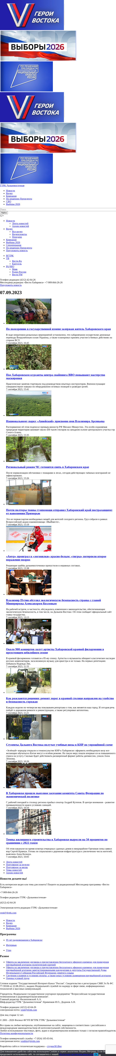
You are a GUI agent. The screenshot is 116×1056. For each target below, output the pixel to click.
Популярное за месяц (17, 867)
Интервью (11, 945)
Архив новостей (20, 226)
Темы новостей (14, 870)
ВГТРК (10, 255)
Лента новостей (20, 223)
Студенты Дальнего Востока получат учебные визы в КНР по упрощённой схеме (59, 744)
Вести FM (17, 274)
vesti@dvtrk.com (8, 913)
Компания (11, 196)
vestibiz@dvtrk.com (30, 1041)
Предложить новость (17, 250)
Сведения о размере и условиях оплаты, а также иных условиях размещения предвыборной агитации (58, 975)
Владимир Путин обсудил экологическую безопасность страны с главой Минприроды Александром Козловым (53, 602)
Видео (9, 193)
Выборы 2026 (13, 204)
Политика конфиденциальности (16, 1033)
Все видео (17, 231)
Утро (8, 950)
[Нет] (99, 1055)
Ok (96, 1054)
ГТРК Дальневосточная (12, 185)
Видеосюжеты (19, 234)
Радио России (19, 272)
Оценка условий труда (17, 978)
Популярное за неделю (17, 864)
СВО (8, 201)
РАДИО (10, 266)
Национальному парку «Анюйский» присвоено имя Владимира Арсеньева (55, 421)
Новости (10, 190)
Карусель (17, 263)
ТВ (7, 258)
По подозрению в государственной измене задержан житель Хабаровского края (58, 329)
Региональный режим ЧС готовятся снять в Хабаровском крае (47, 467)
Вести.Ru (17, 261)
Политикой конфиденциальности (76, 1054)
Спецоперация (13, 245)
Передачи (17, 237)
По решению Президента (19, 198)
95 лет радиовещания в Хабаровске (24, 940)
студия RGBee (54, 1046)
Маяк (15, 269)
